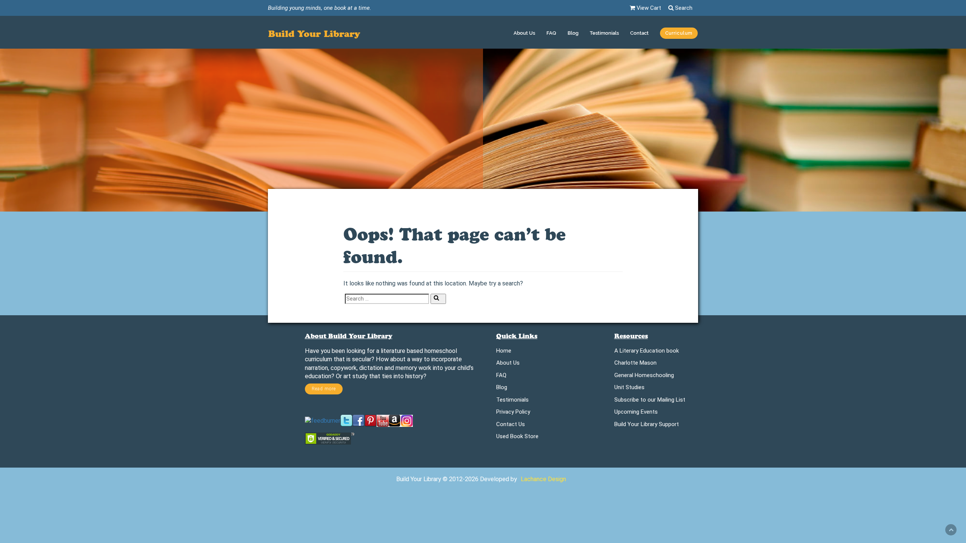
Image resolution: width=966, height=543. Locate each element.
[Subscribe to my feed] (322, 420)
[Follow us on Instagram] (407, 420)
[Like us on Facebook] (358, 420)
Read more (324, 388)
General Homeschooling (644, 376)
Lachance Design (543, 479)
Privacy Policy (513, 413)
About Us (524, 33)
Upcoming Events (636, 413)
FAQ (551, 33)
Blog (573, 33)
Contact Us (510, 425)
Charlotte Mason (635, 364)
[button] (678, 34)
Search (683, 8)
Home (503, 352)
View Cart (648, 8)
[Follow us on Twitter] (346, 420)
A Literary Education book (646, 352)
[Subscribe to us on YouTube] (383, 420)
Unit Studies (629, 389)
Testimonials (604, 33)
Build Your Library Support (646, 425)
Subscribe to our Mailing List (649, 401)
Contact (639, 33)
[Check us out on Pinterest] (371, 420)
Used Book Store (517, 438)
